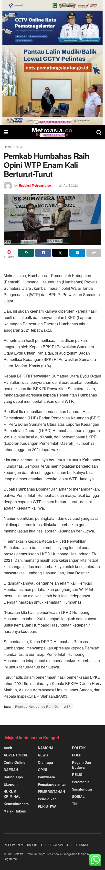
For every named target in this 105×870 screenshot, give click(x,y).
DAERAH (11, 769)
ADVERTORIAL (16, 755)
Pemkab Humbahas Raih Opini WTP (43, 706)
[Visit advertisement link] (52, 62)
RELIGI (78, 774)
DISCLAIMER (58, 844)
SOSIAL (78, 796)
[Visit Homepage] (52, 132)
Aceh (8, 747)
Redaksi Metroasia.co (35, 185)
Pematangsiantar (52, 784)
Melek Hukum (15, 811)
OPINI (42, 769)
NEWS (20, 147)
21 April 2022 (68, 185)
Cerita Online (14, 762)
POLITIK (79, 747)
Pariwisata (46, 776)
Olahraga (45, 762)
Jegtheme (10, 859)
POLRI (77, 755)
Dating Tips (13, 776)
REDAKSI (81, 844)
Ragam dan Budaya (81, 765)
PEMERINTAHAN (51, 791)
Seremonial (81, 781)
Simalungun (82, 789)
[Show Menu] (6, 132)
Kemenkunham (16, 803)
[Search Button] (98, 132)
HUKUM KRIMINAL (12, 794)
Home (8, 147)
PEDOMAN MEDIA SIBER (23, 844)
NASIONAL (47, 747)
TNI (75, 803)
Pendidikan (47, 798)
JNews (18, 854)
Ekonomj (11, 784)
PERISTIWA (47, 806)
